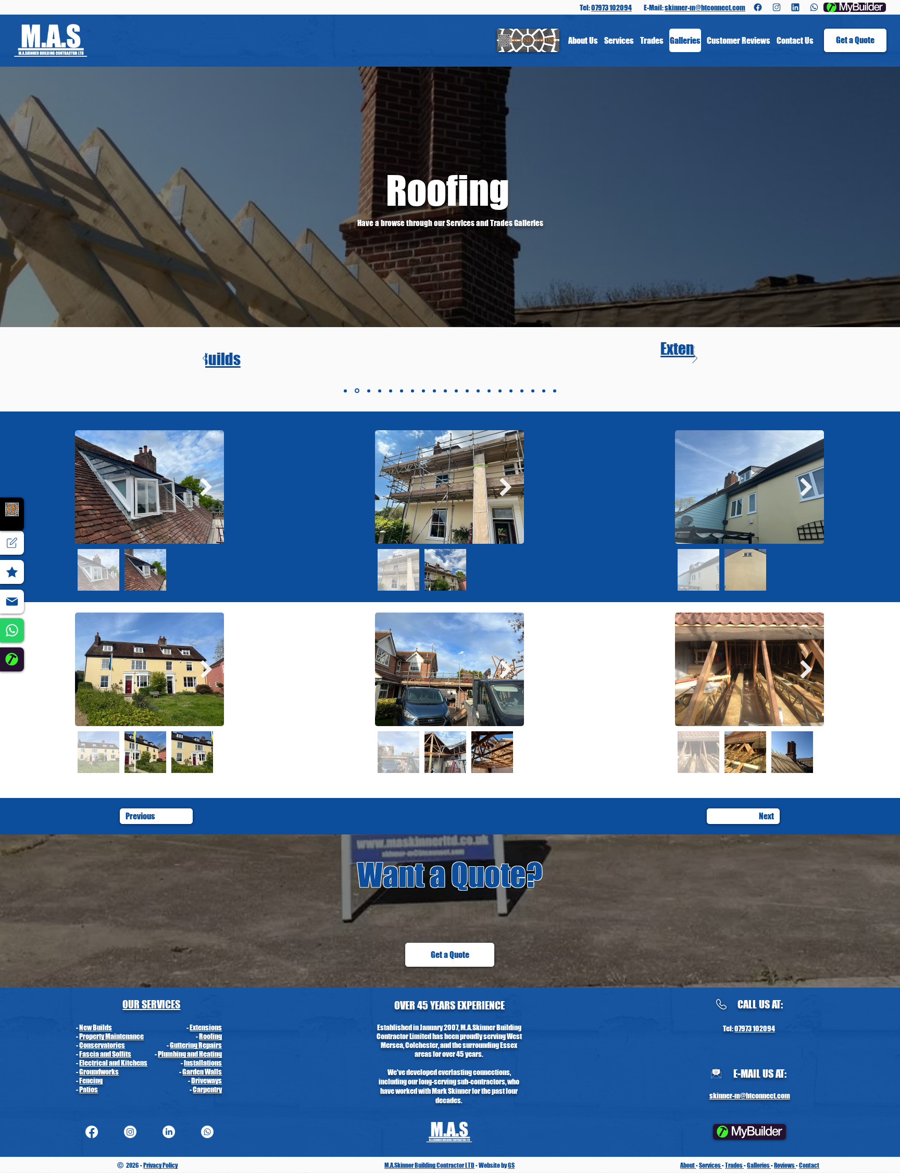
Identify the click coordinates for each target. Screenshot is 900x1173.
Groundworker (202, 1054)
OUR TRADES (149, 1004)
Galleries (759, 1165)
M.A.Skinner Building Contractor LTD (429, 1165)
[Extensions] (357, 391)
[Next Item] (206, 487)
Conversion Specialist (112, 1045)
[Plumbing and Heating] (401, 390)
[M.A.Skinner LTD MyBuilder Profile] (11, 659)
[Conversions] (532, 390)
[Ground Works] (434, 390)
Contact (809, 1165)
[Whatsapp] (814, 7)
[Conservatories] (390, 390)
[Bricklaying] (521, 390)
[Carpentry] (489, 390)
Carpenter (95, 1071)
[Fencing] (456, 390)
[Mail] (12, 601)
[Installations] (423, 390)
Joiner (214, 1071)
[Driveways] (467, 390)
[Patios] (478, 390)
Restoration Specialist (113, 1027)
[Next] (694, 359)
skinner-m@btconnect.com (705, 7)
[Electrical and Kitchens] (412, 390)
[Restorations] (500, 390)
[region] (12, 659)
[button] (855, 40)
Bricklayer (207, 1036)
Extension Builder (106, 1036)
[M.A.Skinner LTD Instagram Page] (776, 7)
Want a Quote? (450, 874)
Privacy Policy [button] (160, 1165)
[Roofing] (379, 390)
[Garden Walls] (445, 390)
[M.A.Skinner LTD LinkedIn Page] (795, 7)
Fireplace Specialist (193, 1062)
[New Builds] (345, 390)
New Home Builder (107, 1054)
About (688, 1165)
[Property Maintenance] (368, 390)
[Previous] (205, 359)
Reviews (785, 1165)
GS (511, 1165)
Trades (734, 1165)
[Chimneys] (543, 390)
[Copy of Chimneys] (554, 390)
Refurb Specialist (197, 1027)
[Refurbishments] (510, 390)
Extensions (450, 348)
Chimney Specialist (109, 1062)
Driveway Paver (200, 1045)
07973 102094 (611, 7)
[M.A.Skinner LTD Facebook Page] (758, 7)
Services (710, 1165)
